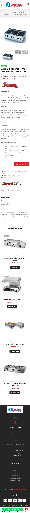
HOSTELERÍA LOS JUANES (19, 489)
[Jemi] (11, 183)
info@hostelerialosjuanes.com (17, 433)
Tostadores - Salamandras (15, 297)
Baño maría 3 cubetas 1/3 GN (15, 344)
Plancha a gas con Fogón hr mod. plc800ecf (15, 259)
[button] (12, 509)
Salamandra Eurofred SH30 (11, 299)
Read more (15, 267)
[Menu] (1, 4)
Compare (5, 76)
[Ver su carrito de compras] (27, 4)
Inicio (7, 12)
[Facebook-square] (13, 495)
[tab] (15, 197)
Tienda (12, 12)
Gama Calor (16, 175)
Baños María (12, 341)
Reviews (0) (5, 204)
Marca (3, 201)
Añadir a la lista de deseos (18, 76)
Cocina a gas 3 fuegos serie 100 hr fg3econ (15, 384)
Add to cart (22, 164)
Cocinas (10, 175)
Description (5, 198)
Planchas (18, 255)
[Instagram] (17, 495)
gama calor (7, 177)
